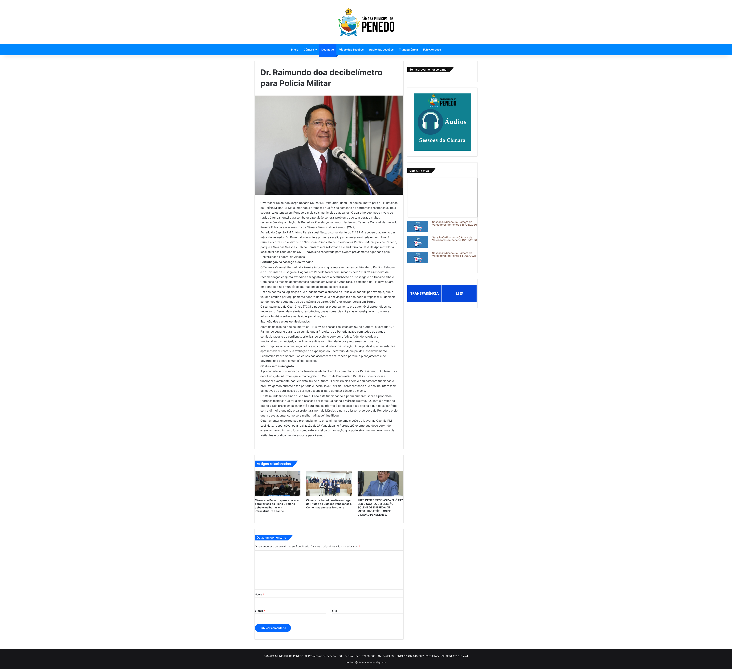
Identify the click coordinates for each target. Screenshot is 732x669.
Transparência (408, 49)
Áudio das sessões (381, 49)
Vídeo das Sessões (351, 49)
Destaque (327, 49)
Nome (259, 594)
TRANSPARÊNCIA (424, 293)
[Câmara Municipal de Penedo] (366, 22)
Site (334, 610)
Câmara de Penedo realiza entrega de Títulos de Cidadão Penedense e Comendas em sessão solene (329, 504)
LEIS (459, 293)
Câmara (309, 49)
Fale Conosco (432, 49)
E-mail (260, 610)
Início (294, 49)
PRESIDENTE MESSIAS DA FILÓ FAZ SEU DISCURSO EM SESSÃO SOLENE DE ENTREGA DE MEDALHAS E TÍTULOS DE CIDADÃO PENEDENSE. (380, 507)
